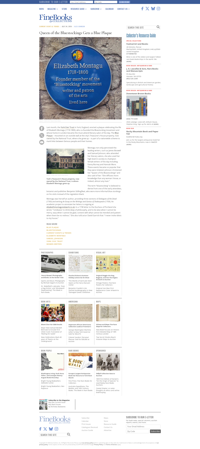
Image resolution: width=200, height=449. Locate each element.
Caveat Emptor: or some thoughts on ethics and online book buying (107, 390)
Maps (98, 301)
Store (64, 9)
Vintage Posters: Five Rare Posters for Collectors (106, 284)
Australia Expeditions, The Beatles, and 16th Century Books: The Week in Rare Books (80, 388)
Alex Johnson (79, 26)
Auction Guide (87, 430)
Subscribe (94, 9)
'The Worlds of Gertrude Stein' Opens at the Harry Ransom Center (80, 283)
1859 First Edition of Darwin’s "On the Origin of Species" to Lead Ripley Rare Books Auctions (107, 382)
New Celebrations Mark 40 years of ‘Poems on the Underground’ (51, 339)
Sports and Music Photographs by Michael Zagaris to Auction (53, 282)
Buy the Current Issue (56, 402)
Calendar (109, 9)
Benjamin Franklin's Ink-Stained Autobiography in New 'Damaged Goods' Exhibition (80, 290)
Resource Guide (76, 9)
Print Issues (86, 424)
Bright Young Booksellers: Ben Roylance (52, 387)
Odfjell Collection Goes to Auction (105, 374)
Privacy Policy (98, 445)
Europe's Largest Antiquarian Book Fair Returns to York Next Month (80, 375)
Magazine (51, 9)
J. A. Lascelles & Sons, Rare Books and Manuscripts (142, 69)
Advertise (107, 430)
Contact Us (122, 9)
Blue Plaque (53, 227)
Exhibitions (74, 252)
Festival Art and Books (137, 44)
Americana (73, 301)
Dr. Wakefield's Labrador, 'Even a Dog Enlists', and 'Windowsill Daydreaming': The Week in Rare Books (53, 289)
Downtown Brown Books (138, 93)
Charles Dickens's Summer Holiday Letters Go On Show (79, 276)
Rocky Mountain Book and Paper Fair (142, 132)
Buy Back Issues (54, 404)
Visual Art (101, 252)
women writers (54, 244)
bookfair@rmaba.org (134, 137)
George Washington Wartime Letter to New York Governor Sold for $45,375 (80, 332)
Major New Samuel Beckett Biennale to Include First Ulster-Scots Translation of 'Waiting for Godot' (51, 331)
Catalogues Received (90, 427)
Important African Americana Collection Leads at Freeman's (80, 326)
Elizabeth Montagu (56, 236)
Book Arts (45, 301)
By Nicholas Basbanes (57, 407)
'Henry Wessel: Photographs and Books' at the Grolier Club (52, 276)
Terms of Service (111, 445)
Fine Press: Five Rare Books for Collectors (80, 382)
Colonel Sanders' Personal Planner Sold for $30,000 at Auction (79, 339)
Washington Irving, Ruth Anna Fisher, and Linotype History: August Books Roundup (52, 375)
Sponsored (101, 350)
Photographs (47, 252)
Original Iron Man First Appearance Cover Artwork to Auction (107, 290)
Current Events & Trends (49, 26)
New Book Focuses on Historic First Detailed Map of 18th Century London (107, 332)
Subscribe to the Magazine (59, 400)
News (41, 9)
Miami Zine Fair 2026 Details (51, 324)
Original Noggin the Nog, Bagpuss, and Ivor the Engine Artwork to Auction (107, 277)
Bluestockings (54, 230)
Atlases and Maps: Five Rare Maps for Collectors (106, 325)
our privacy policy (87, 443)
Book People (46, 350)
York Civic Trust (67, 127)
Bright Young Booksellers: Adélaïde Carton (51, 382)
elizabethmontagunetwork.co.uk (61, 207)
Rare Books (74, 350)
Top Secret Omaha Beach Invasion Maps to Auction (106, 338)
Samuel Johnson (55, 238)
